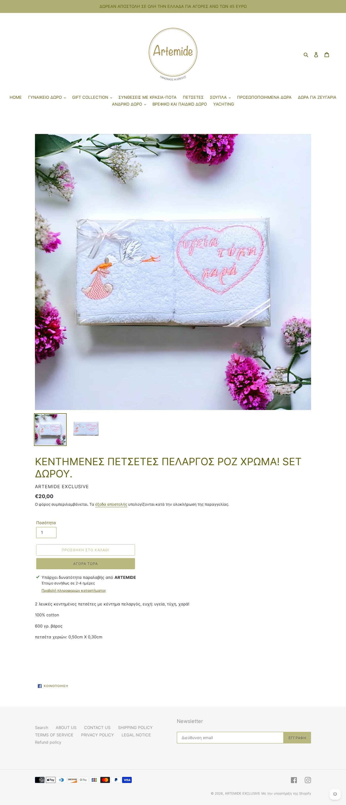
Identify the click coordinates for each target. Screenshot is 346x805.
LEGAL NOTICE (136, 734)
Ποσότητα (46, 522)
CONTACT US (97, 727)
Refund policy (48, 742)
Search (41, 727)
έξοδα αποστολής (111, 504)
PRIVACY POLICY (97, 734)
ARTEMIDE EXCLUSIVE (242, 793)
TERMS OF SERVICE (54, 734)
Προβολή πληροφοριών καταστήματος (74, 590)
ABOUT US (66, 727)
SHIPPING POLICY (135, 727)
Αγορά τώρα (85, 563)
